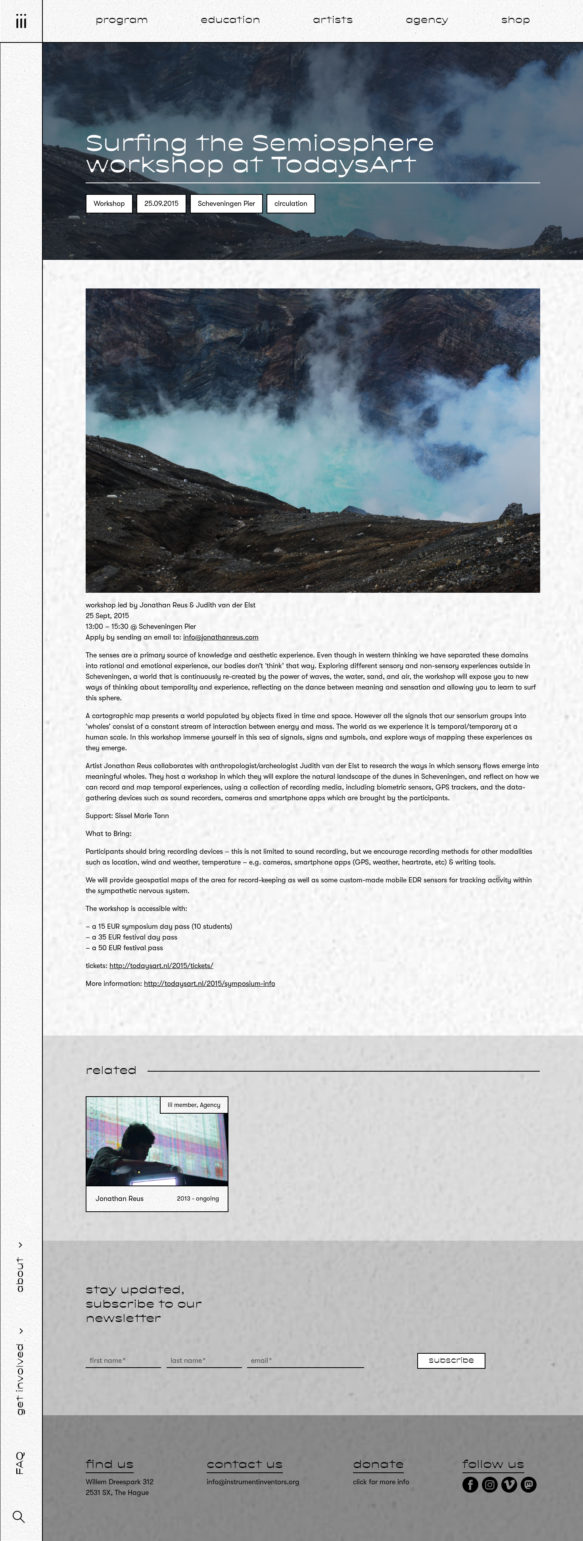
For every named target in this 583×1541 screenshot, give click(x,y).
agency (427, 20)
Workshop (109, 204)
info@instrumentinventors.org (253, 1482)
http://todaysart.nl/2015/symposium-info (209, 984)
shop (515, 20)
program (122, 20)
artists (333, 20)
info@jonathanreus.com (221, 637)
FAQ (20, 1463)
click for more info (381, 1482)
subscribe (451, 1360)
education (230, 20)
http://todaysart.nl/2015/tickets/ (161, 966)
